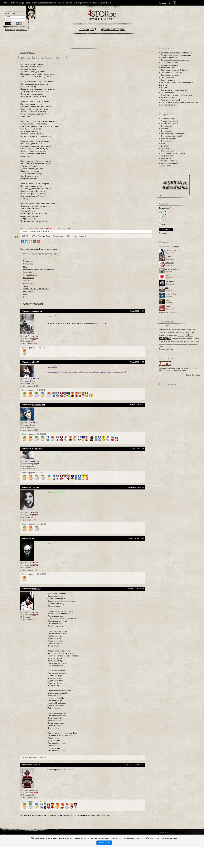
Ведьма (168, 329)
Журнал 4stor (9, 3)
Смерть (162, 335)
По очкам (175, 246)
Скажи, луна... (28, 264)
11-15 (163, 214)
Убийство (174, 335)
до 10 (163, 212)
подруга (166, 344)
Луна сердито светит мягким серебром (38, 269)
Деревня (180, 329)
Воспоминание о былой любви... (36, 289)
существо (191, 344)
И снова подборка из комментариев (175, 60)
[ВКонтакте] (22, 241)
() (34, 339)
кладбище (183, 341)
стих (181, 344)
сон (178, 344)
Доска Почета (31, 3)
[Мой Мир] (34, 241)
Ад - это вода (166, 158)
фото (161, 346)
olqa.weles (169, 263)
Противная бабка (167, 151)
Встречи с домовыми (169, 58)
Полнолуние (28, 261)
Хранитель (165, 148)
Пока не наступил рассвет (171, 75)
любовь (196, 341)
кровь (191, 341)
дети (165, 341)
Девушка (174, 329)
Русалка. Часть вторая (169, 123)
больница (185, 338)
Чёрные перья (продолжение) (172, 133)
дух (172, 341)
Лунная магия (28, 278)
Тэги (161, 326)
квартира (176, 341)
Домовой (189, 329)
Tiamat (168, 306)
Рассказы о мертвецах (169, 161)
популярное (173, 344)
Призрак (184, 332)
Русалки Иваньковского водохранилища (176, 53)
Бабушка (162, 329)
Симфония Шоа (167, 156)
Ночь (179, 332)
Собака (168, 335)
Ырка (163, 143)
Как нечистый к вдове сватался (173, 153)
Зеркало (162, 332)
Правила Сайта (99, 3)
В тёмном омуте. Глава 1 (170, 100)
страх (185, 344)
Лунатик (164, 87)
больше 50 (165, 224)
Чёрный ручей (166, 126)
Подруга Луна (28, 272)
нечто (161, 344)
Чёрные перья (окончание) (171, 136)
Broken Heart (28, 292)
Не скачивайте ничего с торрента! (174, 90)
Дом (184, 329)
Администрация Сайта (47, 3)
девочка (196, 338)
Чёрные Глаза (44, 236)
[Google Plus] (38, 241)
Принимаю (104, 843)
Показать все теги (166, 349)
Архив (167, 326)
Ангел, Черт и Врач (168, 138)
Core (167, 275)
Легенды (24, 52)
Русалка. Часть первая (169, 121)
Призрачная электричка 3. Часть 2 (174, 70)
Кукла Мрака (170, 281)
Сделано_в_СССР (172, 250)
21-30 (163, 219)
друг (169, 341)
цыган (46, 249)
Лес (166, 332)
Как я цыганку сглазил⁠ (169, 63)
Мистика (175, 332)
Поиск (108, 3)
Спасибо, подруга (168, 80)
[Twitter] (26, 241)
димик (167, 300)
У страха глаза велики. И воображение (176, 55)
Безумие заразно (167, 97)
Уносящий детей (167, 118)
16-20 (163, 217)
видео (191, 338)
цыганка (53, 249)
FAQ (75, 3)
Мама (170, 332)
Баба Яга (164, 128)
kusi (166, 288)
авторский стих (177, 338)
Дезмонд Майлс (171, 269)
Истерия (26, 281)
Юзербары (20, 3)
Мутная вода (166, 166)
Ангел (25, 286)
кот (188, 341)
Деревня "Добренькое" (169, 163)
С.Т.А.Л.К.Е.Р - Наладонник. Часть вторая (177, 95)
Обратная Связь (84, 3)
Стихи (32, 52)
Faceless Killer (171, 294)
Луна (40, 249)
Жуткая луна (28, 283)
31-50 (163, 222)
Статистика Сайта (65, 3)
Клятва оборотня (30, 275)
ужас (195, 344)
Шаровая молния (167, 92)
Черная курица (166, 141)
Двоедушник (165, 146)
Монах (25, 258)
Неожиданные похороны (170, 68)
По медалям (164, 246)
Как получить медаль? (168, 312)
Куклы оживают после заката (172, 73)
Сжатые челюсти (167, 78)
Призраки (191, 332)
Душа (194, 329)
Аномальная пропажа (169, 65)
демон (161, 341)
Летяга (168, 257)
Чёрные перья (166, 131)
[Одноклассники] (30, 241)
